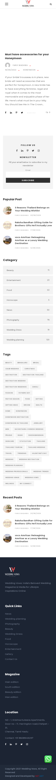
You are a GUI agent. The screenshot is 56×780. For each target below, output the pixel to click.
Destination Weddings (16, 387)
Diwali (35, 387)
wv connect (26, 483)
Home (7, 411)
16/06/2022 (10, 70)
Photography (12, 623)
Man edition (11, 697)
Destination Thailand (33, 375)
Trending (22, 453)
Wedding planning (15, 618)
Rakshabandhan (36, 435)
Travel (8, 453)
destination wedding (15, 381)
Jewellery (38, 423)
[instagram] (39, 150)
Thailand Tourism (13, 447)
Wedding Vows (32, 477)
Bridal (36, 363)
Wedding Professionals (16, 471)
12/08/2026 (35, 248)
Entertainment (13, 649)
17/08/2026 (35, 230)
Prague (8, 435)
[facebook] (17, 150)
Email (28, 170)
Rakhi (20, 435)
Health (39, 405)
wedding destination (29, 459)
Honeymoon (29, 70)
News (8, 613)
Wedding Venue (12, 477)
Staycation (25, 441)
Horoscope (11, 644)
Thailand (41, 441)
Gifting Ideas (11, 405)
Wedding (9, 459)
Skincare (9, 441)
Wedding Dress (14, 634)
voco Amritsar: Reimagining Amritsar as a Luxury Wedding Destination (31, 240)
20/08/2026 (35, 215)
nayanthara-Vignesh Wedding (29, 429)
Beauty (8, 363)
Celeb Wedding (12, 369)
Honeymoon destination (17, 417)
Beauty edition (13, 692)
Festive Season (12, 399)
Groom (27, 405)
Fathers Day (24, 393)
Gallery (9, 654)
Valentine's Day (39, 453)
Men (7, 429)
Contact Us (11, 659)
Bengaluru (22, 363)
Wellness (9, 483)
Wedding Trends (41, 471)
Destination (11, 375)
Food (27, 399)
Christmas (30, 369)
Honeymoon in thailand (16, 423)
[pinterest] (27, 150)
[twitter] (33, 150)
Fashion (9, 393)
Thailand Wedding (36, 447)
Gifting (39, 399)
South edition (12, 687)
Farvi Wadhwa (20, 65)
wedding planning (14, 465)
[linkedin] (22, 150)
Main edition (12, 682)
